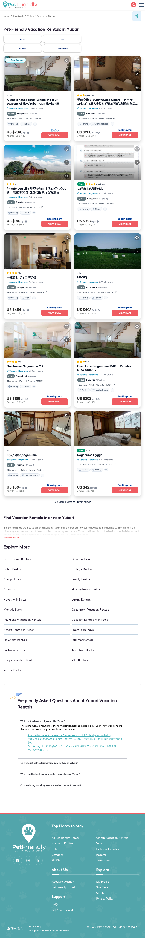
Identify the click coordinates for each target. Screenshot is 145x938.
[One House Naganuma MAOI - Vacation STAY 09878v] (107, 340)
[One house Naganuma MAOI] (37, 340)
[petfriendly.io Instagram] (28, 860)
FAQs (55, 904)
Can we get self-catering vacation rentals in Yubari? (49, 762)
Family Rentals (81, 579)
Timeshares (103, 860)
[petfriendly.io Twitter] (38, 860)
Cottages (57, 854)
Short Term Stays (83, 629)
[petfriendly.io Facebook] (17, 860)
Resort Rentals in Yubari (19, 629)
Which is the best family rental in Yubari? (42, 721)
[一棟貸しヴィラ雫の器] (37, 251)
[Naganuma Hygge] (107, 428)
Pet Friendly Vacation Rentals (22, 619)
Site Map (102, 887)
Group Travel (12, 589)
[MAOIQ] (107, 251)
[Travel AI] (15, 928)
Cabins (56, 849)
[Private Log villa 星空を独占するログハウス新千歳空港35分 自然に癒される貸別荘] (37, 162)
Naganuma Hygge (89, 455)
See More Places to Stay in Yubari (72, 501)
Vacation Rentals (63, 843)
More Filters (62, 48)
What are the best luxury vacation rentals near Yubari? (50, 774)
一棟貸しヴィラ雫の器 (22, 277)
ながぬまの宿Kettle (90, 188)
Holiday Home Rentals (86, 589)
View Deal (54, 135)
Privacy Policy (104, 898)
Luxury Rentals (81, 599)
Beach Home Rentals (17, 559)
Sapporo (13, 108)
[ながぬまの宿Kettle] (107, 162)
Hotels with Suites (15, 599)
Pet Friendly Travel (63, 887)
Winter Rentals (13, 670)
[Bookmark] (66, 60)
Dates (22, 38)
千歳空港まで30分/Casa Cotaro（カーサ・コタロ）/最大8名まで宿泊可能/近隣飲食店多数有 (107, 101)
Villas (99, 843)
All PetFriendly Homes (66, 837)
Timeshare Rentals (84, 650)
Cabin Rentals (13, 569)
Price (62, 38)
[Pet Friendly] (137, 87)
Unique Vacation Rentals (20, 660)
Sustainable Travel (15, 650)
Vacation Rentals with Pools (90, 619)
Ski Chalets (59, 860)
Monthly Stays (13, 609)
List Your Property (63, 910)
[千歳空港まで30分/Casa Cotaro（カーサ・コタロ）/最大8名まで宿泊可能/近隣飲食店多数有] (107, 73)
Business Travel (82, 559)
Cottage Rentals (82, 569)
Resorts (101, 854)
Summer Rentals (82, 639)
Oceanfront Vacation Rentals (90, 609)
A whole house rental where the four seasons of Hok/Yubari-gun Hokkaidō (33, 101)
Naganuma (23, 108)
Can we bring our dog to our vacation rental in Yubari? (50, 785)
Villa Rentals (80, 660)
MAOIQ (82, 277)
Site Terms (102, 893)
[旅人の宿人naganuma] (37, 428)
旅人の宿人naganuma (22, 455)
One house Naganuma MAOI (26, 366)
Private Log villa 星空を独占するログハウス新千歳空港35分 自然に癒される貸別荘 (36, 190)
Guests (22, 48)
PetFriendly (104, 926)
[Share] (136, 16)
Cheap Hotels (12, 579)
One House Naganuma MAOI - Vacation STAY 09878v (104, 368)
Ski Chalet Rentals (15, 639)
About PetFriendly (63, 881)
